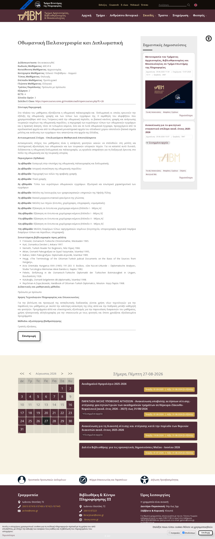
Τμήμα (100, 16)
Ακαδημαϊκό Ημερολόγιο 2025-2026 (104, 384)
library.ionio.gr (91, 519)
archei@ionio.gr (30, 510)
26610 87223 (90, 510)
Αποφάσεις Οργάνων (170, 112)
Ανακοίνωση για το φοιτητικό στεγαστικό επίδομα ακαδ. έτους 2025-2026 (168, 129)
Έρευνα (163, 16)
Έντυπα (144, 5)
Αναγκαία (175, 533)
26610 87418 (28, 506)
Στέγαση (183, 171)
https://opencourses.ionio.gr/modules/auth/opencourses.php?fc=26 (69, 101)
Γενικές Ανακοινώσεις (153, 112)
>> (70, 373)
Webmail (134, 5)
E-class (124, 5)
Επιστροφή (29, 336)
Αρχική (86, 16)
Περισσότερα (185, 115)
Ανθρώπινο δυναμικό (124, 16)
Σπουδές (148, 16)
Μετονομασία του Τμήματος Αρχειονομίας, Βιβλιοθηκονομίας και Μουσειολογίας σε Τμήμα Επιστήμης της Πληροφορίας (167, 62)
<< (22, 373)
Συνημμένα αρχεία (158, 142)
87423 (49, 506)
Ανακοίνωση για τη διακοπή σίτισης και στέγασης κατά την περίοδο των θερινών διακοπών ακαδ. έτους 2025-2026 (135, 428)
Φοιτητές (199, 16)
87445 (57, 506)
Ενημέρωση (180, 16)
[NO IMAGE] (168, 157)
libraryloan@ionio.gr (94, 515)
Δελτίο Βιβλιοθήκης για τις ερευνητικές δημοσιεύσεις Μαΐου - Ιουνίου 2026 (131, 447)
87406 (40, 506)
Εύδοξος (103, 5)
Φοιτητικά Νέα (151, 174)
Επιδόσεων (190, 533)
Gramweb (114, 5)
